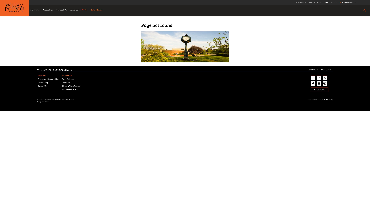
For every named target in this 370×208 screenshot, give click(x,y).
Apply (334, 2)
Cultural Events (96, 10)
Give (327, 2)
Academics (34, 10)
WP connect (300, 2)
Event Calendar (68, 79)
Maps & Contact (316, 2)
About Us (74, 10)
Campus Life (61, 10)
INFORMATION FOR (349, 2)
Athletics (83, 10)
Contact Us (42, 86)
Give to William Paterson (71, 86)
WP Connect (319, 89)
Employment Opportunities (48, 79)
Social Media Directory (70, 89)
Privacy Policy (327, 99)
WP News (66, 82)
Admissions (48, 10)
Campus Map (43, 82)
